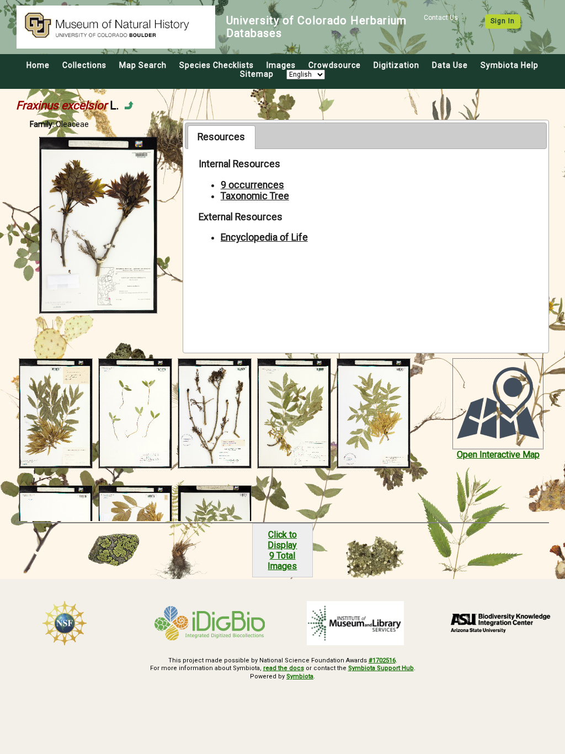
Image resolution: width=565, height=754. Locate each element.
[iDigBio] (210, 623)
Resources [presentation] (221, 136)
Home (38, 65)
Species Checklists (216, 65)
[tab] (221, 136)
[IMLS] (355, 623)
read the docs (283, 668)
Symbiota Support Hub (381, 668)
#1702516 (382, 660)
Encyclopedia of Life (264, 237)
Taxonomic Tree (255, 195)
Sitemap (257, 74)
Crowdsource (334, 65)
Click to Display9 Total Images (282, 550)
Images (281, 65)
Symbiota (299, 676)
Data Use (450, 65)
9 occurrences (252, 184)
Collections (84, 65)
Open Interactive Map (498, 454)
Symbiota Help (510, 65)
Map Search (143, 65)
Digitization (396, 65)
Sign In (503, 21)
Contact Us (441, 18)
